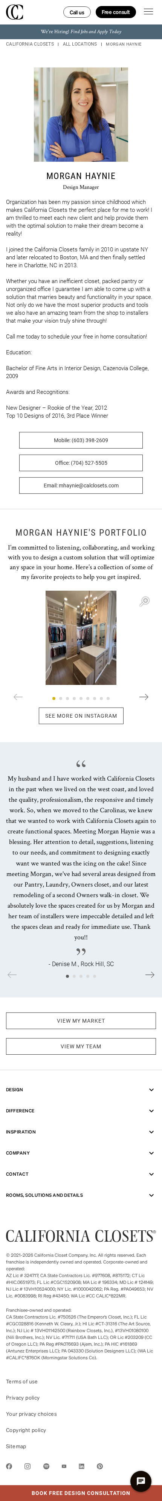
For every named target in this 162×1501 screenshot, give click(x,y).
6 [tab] (87, 698)
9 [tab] (108, 698)
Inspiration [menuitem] (21, 1132)
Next (143, 697)
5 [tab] (81, 698)
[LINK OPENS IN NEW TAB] (9, 1467)
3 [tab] (67, 698)
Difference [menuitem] (20, 1110)
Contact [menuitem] (17, 1174)
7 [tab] (94, 698)
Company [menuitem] (18, 1153)
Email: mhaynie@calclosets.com (81, 485)
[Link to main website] (81, 1240)
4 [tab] (74, 698)
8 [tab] (101, 698)
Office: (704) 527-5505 (81, 463)
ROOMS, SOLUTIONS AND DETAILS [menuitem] (44, 1195)
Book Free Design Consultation (65, 1491)
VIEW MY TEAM (81, 1046)
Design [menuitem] (14, 1089)
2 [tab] (60, 698)
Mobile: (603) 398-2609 (81, 440)
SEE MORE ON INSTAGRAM (81, 716)
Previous (18, 697)
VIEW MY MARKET (81, 1021)
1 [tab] (53, 698)
